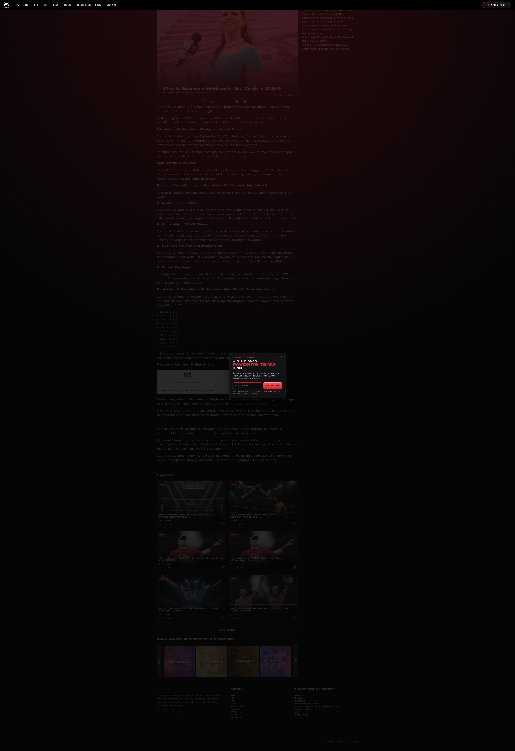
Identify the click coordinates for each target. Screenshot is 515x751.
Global (67, 5)
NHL (46, 5)
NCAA (55, 5)
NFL (17, 5)
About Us (111, 5)
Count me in (272, 386)
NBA (26, 5)
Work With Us (498, 5)
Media (98, 5)
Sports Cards (84, 5)
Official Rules (267, 391)
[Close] (282, 356)
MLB (36, 5)
